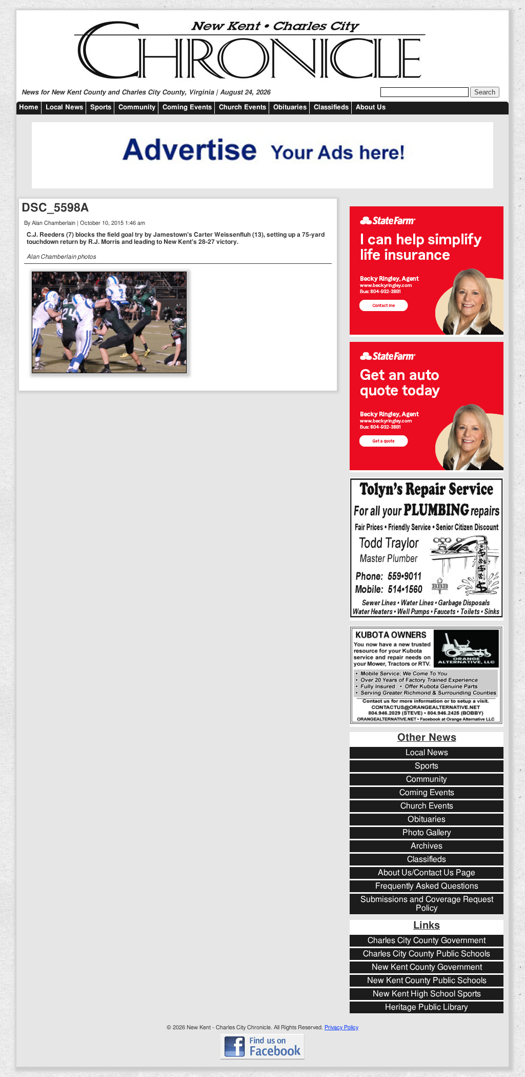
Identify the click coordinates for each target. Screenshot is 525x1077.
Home (28, 107)
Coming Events (187, 107)
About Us (371, 107)
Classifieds (331, 107)
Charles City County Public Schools (426, 954)
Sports (100, 107)
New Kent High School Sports (427, 994)
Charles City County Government (427, 941)
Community (136, 107)
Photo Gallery (426, 833)
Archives (426, 846)
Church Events (242, 107)
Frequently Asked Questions (426, 886)
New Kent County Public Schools (427, 981)
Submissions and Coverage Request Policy (426, 904)
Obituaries (290, 107)
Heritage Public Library (426, 1007)
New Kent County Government (427, 967)
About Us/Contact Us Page (426, 873)
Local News (64, 107)
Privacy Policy (341, 1027)
